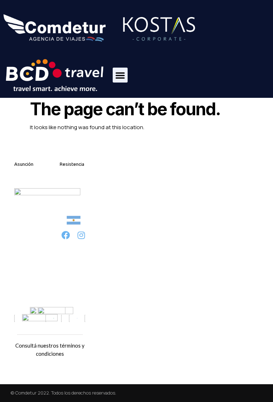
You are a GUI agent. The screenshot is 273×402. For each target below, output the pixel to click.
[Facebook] (66, 235)
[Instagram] (81, 235)
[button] (120, 75)
